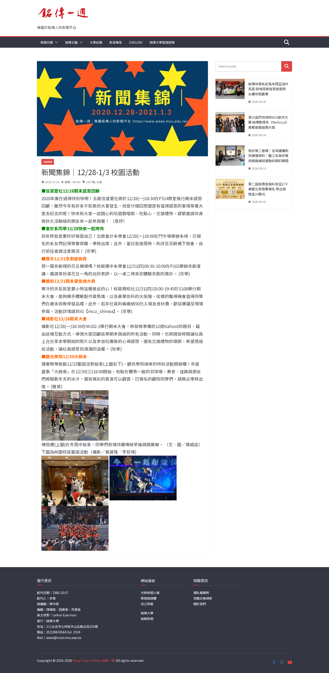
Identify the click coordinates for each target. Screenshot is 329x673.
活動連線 (47, 161)
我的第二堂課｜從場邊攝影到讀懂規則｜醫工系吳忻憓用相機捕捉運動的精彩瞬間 (268, 155)
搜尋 (287, 66)
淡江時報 (147, 604)
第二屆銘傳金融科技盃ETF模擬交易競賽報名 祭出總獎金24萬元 (268, 189)
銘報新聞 (147, 618)
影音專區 (115, 42)
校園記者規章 (202, 598)
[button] (55, 42)
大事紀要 (96, 42)
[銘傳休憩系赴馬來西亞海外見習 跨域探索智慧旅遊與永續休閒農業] (230, 94)
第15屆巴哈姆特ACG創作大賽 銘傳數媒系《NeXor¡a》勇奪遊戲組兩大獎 (268, 122)
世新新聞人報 (150, 592)
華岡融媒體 (148, 598)
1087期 (90, 182)
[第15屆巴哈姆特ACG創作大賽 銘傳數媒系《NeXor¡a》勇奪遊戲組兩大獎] (230, 127)
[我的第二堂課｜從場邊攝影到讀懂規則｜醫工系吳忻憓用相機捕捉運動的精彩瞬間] (230, 161)
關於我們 (199, 604)
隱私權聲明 (201, 592)
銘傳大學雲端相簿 (162, 42)
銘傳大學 (147, 613)
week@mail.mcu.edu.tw (63, 637)
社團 (99, 182)
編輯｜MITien (73, 182)
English (135, 42)
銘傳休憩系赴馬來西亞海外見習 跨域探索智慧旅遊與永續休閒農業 (268, 88)
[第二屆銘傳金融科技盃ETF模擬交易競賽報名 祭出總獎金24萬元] (230, 194)
